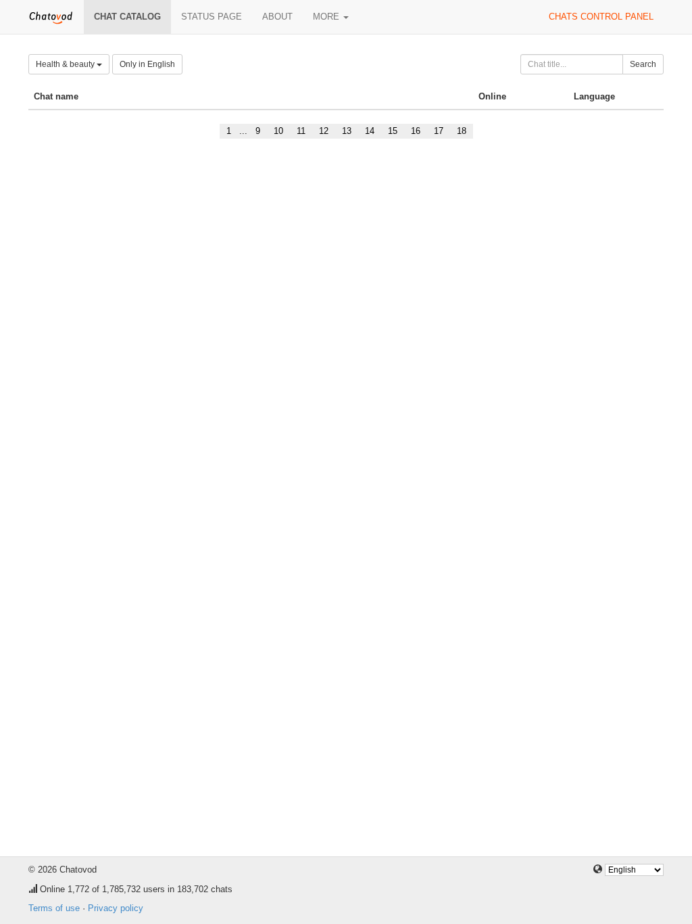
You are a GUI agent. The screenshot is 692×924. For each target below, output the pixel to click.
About (277, 16)
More (327, 16)
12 (323, 131)
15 (392, 131)
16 (415, 131)
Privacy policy (115, 908)
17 (438, 131)
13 (346, 131)
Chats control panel (601, 16)
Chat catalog (127, 16)
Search (643, 64)
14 (369, 131)
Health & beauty (66, 64)
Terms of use (54, 908)
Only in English (147, 64)
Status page (211, 16)
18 (461, 131)
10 (278, 131)
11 (301, 131)
